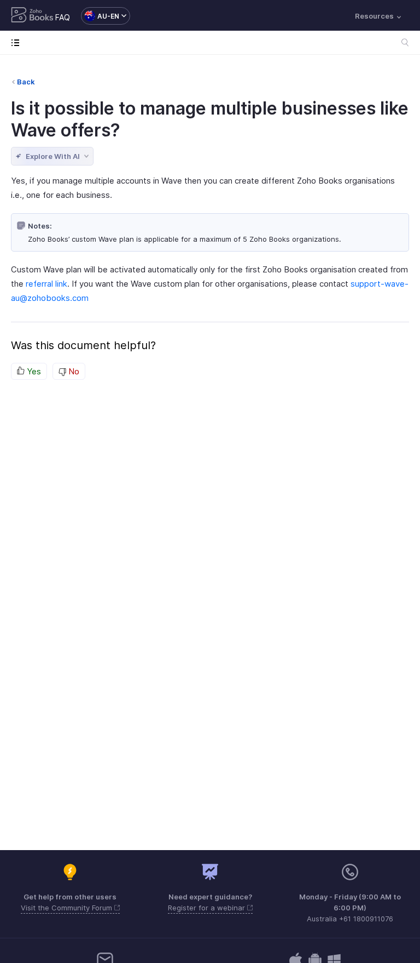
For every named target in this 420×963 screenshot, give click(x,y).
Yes (33, 371)
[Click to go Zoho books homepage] (32, 16)
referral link (46, 283)
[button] (100, 16)
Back (26, 81)
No (72, 371)
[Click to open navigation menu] (18, 42)
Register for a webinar (207, 907)
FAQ (62, 17)
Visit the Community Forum (67, 907)
